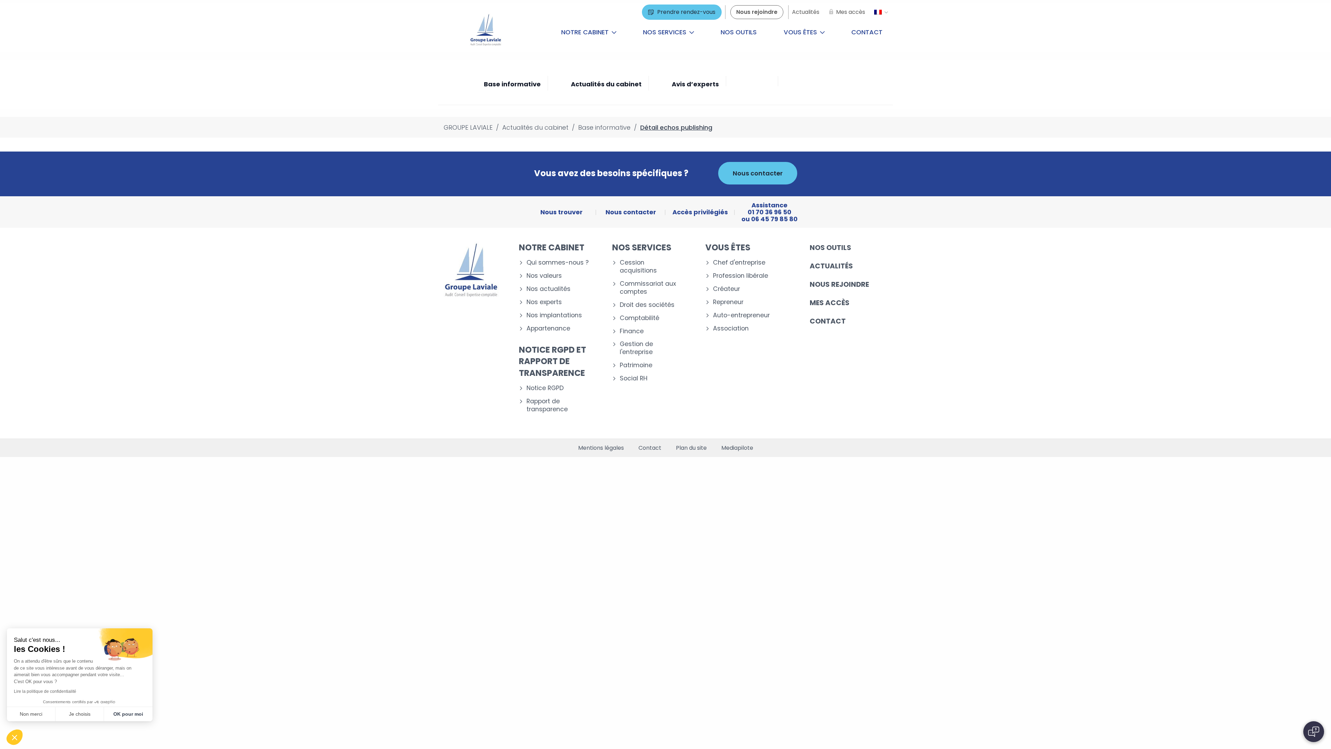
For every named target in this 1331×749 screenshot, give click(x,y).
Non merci (31, 714)
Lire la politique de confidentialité (45, 691)
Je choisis (79, 714)
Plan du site (691, 448)
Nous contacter (758, 173)
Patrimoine (636, 365)
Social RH (633, 378)
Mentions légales (601, 448)
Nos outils (739, 32)
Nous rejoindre (839, 284)
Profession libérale (740, 276)
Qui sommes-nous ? (558, 263)
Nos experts (544, 302)
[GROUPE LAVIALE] (486, 32)
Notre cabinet (585, 32)
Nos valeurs (544, 276)
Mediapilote (737, 448)
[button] (14, 737)
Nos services (665, 32)
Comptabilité (639, 318)
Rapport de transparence (547, 405)
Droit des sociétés (647, 305)
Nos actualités (549, 289)
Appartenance (548, 329)
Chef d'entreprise (739, 263)
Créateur (726, 289)
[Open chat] (1313, 731)
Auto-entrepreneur (741, 315)
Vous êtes (801, 32)
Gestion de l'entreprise (636, 348)
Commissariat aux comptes (648, 288)
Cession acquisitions (638, 267)
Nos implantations (554, 315)
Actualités (831, 266)
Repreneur (728, 302)
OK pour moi (128, 714)
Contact (866, 32)
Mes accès (830, 303)
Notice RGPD (545, 388)
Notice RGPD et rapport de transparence (552, 361)
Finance (632, 331)
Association (731, 329)
